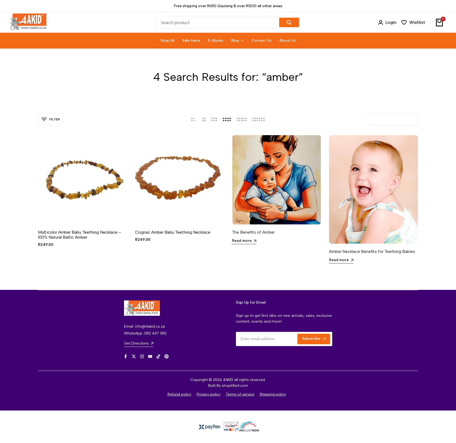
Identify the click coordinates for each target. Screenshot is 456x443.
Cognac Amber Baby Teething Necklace (172, 232)
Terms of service (240, 394)
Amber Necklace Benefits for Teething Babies (372, 251)
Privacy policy (208, 394)
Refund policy (179, 394)
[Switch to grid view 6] (258, 119)
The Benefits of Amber (253, 232)
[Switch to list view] (194, 119)
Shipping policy (273, 394)
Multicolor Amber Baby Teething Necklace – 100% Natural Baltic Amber (79, 235)
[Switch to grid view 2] (204, 119)
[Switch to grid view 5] (241, 119)
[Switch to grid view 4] (227, 119)
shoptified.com (235, 385)
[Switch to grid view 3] (214, 119)
